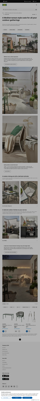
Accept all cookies (27, 397)
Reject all (16, 397)
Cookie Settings (5, 397)
